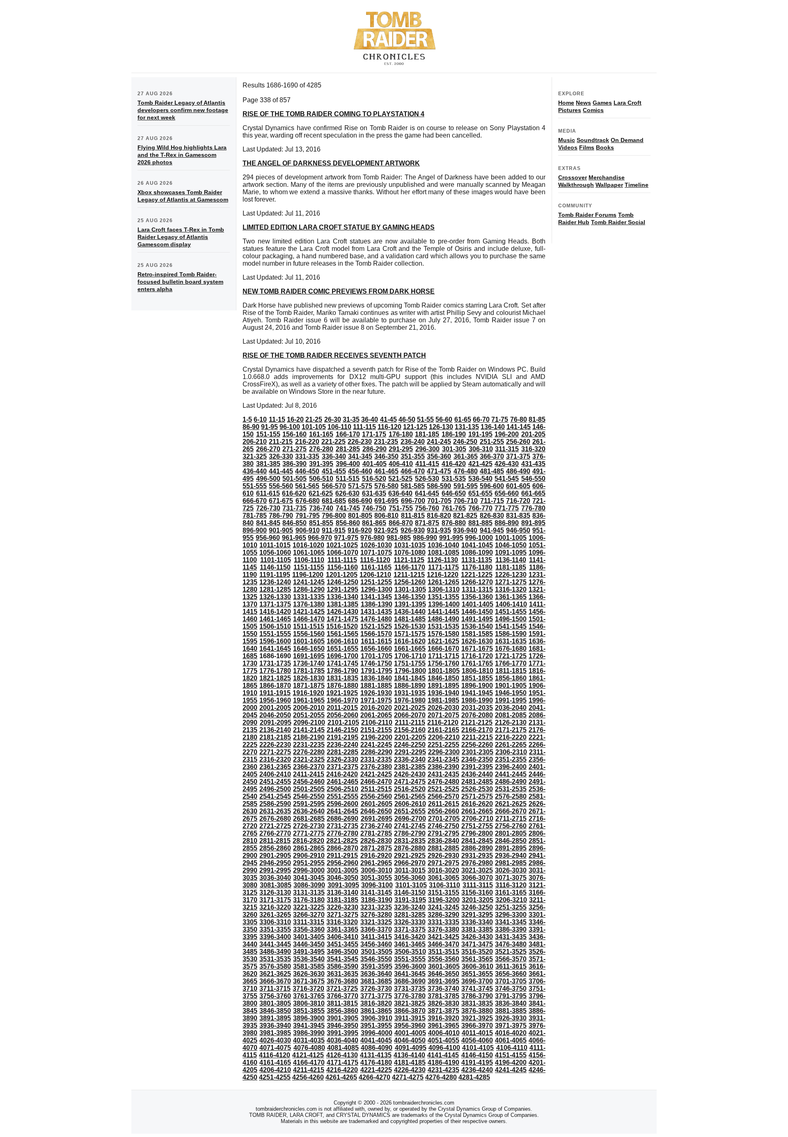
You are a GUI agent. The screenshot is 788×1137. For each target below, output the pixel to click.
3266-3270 (309, 914)
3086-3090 (309, 885)
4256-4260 (308, 1077)
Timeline (636, 184)
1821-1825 (275, 678)
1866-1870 (275, 685)
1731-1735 (275, 663)
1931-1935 (410, 692)
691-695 (386, 500)
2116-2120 (442, 722)
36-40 (369, 419)
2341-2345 (443, 759)
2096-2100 (309, 722)
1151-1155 (308, 567)
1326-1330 (275, 596)
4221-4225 (376, 1069)
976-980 (372, 537)
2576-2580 (511, 796)
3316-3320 (342, 922)
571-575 (360, 485)
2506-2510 (342, 789)
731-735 (294, 508)
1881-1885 (376, 685)
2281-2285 (342, 752)
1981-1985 (443, 700)
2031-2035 (477, 707)
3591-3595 (376, 966)
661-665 (533, 493)
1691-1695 (309, 655)
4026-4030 (275, 1040)
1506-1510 (275, 626)
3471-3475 (477, 944)
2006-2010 (309, 707)
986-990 (425, 537)
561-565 (307, 485)
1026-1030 (376, 545)
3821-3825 (410, 1003)
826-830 (492, 515)
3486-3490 (275, 951)
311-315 (507, 449)
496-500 (268, 478)
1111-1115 (342, 559)
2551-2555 (342, 796)
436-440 (255, 471)
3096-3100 (377, 885)
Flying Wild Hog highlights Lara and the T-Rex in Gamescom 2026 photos (182, 154)
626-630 (347, 493)
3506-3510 (410, 951)
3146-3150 (410, 892)
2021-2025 (410, 707)
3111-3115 (478, 885)
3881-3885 (511, 1010)
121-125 (415, 426)
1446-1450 (477, 611)
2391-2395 (477, 766)
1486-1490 (443, 619)
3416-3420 (410, 936)
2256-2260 (477, 744)
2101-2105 (343, 722)
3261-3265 (275, 914)
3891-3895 (275, 1018)
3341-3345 (511, 922)
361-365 (466, 456)
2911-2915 (342, 855)
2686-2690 (342, 818)
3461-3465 (410, 944)
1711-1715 (443, 655)
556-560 (281, 485)
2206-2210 (444, 737)
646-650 (454, 493)
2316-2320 (275, 759)
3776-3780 (410, 995)
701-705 (439, 500)
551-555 (255, 485)
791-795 (308, 515)
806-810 (386, 515)
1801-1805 (444, 670)
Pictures (569, 110)
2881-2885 (443, 848)
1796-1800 (410, 670)
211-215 (281, 441)
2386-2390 (443, 766)
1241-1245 (309, 582)
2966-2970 (410, 862)
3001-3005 (342, 870)
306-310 (481, 449)
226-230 (360, 441)
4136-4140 (409, 1055)
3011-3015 (410, 870)
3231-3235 (376, 907)
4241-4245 (511, 1069)
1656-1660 (376, 648)
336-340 (334, 456)
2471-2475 (410, 781)
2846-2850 (511, 840)
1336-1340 (342, 596)
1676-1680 (511, 648)
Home (566, 102)
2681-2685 (309, 818)
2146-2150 (342, 729)
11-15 (277, 419)
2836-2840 (443, 840)
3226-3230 (342, 907)
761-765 (454, 508)
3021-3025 (477, 870)
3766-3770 (342, 995)
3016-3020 (443, 870)
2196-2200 (376, 737)
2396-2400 (511, 766)
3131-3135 (309, 892)
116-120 (389, 426)
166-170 (348, 434)
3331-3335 (443, 922)
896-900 (255, 530)
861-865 (374, 522)
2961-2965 (376, 862)
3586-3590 (342, 966)
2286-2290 (376, 752)
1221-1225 (476, 574)
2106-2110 (376, 722)
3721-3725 (342, 988)
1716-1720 (477, 655)
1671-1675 (477, 648)
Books (605, 147)
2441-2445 (511, 774)
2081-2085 (511, 715)
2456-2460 (309, 781)
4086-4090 (376, 1047)
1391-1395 (410, 604)
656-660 (507, 493)
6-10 (260, 419)
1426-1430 (342, 611)
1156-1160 (342, 567)
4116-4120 (274, 1055)
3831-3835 (477, 1003)
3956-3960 (410, 1025)
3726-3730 (376, 988)
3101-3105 (411, 885)
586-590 (439, 485)
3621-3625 (275, 973)
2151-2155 (376, 729)
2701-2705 (444, 818)
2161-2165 (443, 729)
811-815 (413, 515)
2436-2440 (477, 774)
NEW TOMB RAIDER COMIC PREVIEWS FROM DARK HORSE (339, 291)
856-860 (348, 522)
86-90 (251, 426)
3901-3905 (342, 1018)
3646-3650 (443, 973)
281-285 (348, 449)
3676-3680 (342, 981)
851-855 (321, 522)
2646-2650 (376, 811)
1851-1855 (477, 678)
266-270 (268, 449)
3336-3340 (477, 922)
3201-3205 (477, 899)
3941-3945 (309, 1025)
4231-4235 (443, 1069)
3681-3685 (376, 981)
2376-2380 (376, 766)
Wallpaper (609, 184)
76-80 (518, 419)
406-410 (401, 463)
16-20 (295, 419)
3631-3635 (342, 973)
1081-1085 (443, 552)
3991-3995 (342, 1032)
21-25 (313, 419)
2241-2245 (376, 744)
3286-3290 (443, 914)
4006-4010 (444, 1032)
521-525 (400, 478)
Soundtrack (593, 140)
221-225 (333, 441)
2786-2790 (410, 833)
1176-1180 (477, 567)
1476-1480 (376, 619)
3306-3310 (275, 922)
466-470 (413, 471)
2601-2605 (376, 803)
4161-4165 (275, 1062)
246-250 (465, 441)
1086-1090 (477, 552)
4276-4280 (441, 1077)
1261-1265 (443, 582)
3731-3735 (410, 988)
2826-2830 (376, 840)
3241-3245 (443, 907)
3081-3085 (275, 885)
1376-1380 (309, 604)
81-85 (537, 419)
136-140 (493, 426)
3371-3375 (410, 929)
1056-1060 (275, 552)
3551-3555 (410, 959)
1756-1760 (443, 663)
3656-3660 (511, 973)
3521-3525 (511, 951)
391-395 (321, 463)
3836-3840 (511, 1003)
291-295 (401, 449)
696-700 (413, 500)
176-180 (401, 434)
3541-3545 (342, 959)
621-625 (321, 493)
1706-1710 (410, 655)
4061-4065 (511, 1040)
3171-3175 (275, 899)
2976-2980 (477, 862)
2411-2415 (308, 774)
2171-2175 (511, 729)
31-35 (351, 419)
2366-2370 (309, 766)
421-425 (480, 463)
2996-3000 (309, 870)
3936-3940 (275, 1025)
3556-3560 (443, 959)
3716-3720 (308, 988)
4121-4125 (308, 1055)
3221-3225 (309, 907)
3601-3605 (444, 966)
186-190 (454, 434)
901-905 (281, 530)
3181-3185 (342, 899)
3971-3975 (511, 1025)
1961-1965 (309, 700)
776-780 (533, 508)
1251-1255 (376, 582)
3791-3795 (511, 995)
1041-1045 (477, 545)
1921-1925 (342, 692)
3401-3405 (309, 936)
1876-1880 (342, 685)
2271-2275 (275, 752)
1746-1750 (376, 663)
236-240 (413, 441)
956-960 (268, 537)
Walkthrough (576, 184)
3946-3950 (342, 1025)
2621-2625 (511, 803)
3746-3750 (511, 988)
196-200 (507, 434)
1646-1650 (309, 648)
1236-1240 (275, 582)
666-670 (255, 500)
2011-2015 (342, 707)
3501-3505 (376, 951)
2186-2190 (309, 737)
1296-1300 (376, 589)
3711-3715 (275, 988)
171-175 (374, 434)
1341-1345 (376, 596)
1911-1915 (275, 692)
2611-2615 (443, 803)
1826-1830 (309, 678)
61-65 (462, 419)
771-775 (507, 508)
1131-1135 (476, 559)
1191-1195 (274, 574)
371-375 (518, 456)
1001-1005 (511, 537)
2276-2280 (309, 752)
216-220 (307, 441)
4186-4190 (443, 1062)
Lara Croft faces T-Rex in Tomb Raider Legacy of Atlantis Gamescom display (180, 237)
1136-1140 (510, 559)
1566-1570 (376, 633)
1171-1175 (443, 567)
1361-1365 (511, 596)
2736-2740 (376, 825)
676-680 (308, 500)
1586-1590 (511, 633)
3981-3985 (275, 1032)
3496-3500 (342, 951)
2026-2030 (443, 707)
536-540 (480, 478)
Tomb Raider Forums (587, 214)
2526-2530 (477, 789)
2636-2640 (309, 811)
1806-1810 (477, 670)
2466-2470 (376, 781)
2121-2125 (476, 722)
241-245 (439, 441)
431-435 (533, 463)
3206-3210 (511, 899)
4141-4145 (443, 1055)
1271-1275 (511, 582)
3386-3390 (511, 929)
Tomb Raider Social (618, 222)
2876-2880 (410, 848)
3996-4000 (376, 1032)
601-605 (518, 485)
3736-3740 (443, 988)
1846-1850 (443, 678)
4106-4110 (511, 1047)
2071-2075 (443, 715)
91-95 (269, 426)
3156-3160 (477, 892)
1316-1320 (511, 589)
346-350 (386, 456)
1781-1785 (309, 670)
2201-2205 (410, 737)
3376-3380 (443, 929)
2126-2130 (511, 722)
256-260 (518, 441)
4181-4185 (410, 1062)
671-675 (281, 500)
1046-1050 (511, 545)
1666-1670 (443, 648)
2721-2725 (275, 825)
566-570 (334, 485)
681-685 (334, 500)
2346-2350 (477, 759)
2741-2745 (410, 825)
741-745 (348, 508)
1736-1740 (309, 663)
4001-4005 (410, 1032)
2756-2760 (511, 825)
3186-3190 (376, 899)
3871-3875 (443, 1010)
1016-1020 (308, 545)
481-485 (492, 471)
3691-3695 (443, 981)
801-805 (360, 515)
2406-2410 (275, 774)
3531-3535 (275, 959)
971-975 (346, 537)
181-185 (427, 434)
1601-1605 (309, 641)
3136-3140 (342, 892)
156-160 (294, 434)
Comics (593, 110)
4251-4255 (275, 1077)
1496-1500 (511, 619)
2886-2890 (477, 848)
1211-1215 (409, 574)
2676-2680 (275, 818)
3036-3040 (275, 877)
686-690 (360, 500)
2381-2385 (410, 766)
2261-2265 (511, 744)
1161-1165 (376, 567)
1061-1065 (309, 552)
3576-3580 (275, 966)
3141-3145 (376, 892)
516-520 (374, 478)
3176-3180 (309, 899)
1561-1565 (342, 633)
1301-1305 (410, 589)
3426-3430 (477, 936)
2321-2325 (309, 759)
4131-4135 (376, 1055)
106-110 (339, 426)
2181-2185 (275, 737)
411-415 (427, 463)
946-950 (518, 530)
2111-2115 (410, 722)
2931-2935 (477, 855)
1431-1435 (376, 611)
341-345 (360, 456)
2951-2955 (309, 862)
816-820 (439, 515)
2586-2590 (275, 803)
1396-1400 (444, 604)
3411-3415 (376, 936)
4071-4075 (275, 1047)
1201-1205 (341, 574)
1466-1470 (309, 619)
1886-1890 (410, 685)
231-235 (386, 441)
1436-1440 (410, 611)
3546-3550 (376, 959)
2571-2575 (477, 796)
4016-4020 (511, 1032)
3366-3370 (376, 929)
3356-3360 (309, 929)
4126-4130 (342, 1055)
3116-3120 (511, 885)
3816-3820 (376, 1003)
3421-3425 (443, 936)
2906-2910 (309, 855)
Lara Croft (627, 102)
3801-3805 (275, 1003)
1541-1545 (511, 626)
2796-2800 (477, 833)
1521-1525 (376, 626)
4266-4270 (374, 1077)
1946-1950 (511, 692)
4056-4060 (477, 1040)
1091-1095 (511, 552)
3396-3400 (275, 936)
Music (566, 140)
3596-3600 (410, 966)
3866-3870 (410, 1010)
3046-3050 (342, 877)
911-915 (334, 530)
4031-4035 (309, 1040)
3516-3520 (477, 951)
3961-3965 (443, 1025)
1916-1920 (308, 692)
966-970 (320, 537)
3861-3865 (376, 1010)
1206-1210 (375, 574)
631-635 (374, 493)
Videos (567, 147)
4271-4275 (408, 1077)
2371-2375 (342, 766)
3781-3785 (443, 995)
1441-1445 (443, 611)
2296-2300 (444, 752)
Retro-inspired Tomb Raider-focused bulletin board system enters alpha (180, 281)
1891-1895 (443, 685)
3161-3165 (511, 892)
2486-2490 (511, 781)
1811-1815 (511, 670)
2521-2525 (443, 789)
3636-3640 (376, 973)
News (583, 102)
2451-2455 (275, 781)
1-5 (247, 419)
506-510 (321, 478)
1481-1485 (410, 619)
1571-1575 (410, 633)
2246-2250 (410, 744)
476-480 (466, 471)
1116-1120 (375, 559)
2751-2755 (477, 825)
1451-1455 (511, 611)
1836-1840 (376, 678)
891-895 (533, 522)
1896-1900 (477, 685)
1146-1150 (275, 567)
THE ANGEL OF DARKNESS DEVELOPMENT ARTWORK (331, 163)
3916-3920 (443, 1018)
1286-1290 (309, 589)
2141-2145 (309, 729)
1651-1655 (342, 648)
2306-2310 (511, 752)
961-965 (294, 537)
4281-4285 (474, 1077)
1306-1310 (444, 589)
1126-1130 (442, 559)
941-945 (492, 530)
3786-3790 (477, 995)
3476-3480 (511, 944)
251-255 (492, 441)
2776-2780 (342, 833)
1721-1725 (511, 655)
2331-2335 (376, 759)
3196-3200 (444, 899)
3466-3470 (443, 944)
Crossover (572, 177)
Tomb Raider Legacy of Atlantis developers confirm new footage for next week (182, 110)
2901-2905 (275, 855)
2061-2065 (376, 715)
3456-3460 (376, 944)
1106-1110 (309, 559)
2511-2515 (376, 789)
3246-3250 (477, 907)
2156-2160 (410, 729)
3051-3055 (376, 877)
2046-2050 (275, 715)
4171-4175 (342, 1062)
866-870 (401, 522)
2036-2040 (511, 707)
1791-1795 (376, 670)
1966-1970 (342, 700)
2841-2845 (477, 840)
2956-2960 (342, 862)
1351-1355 (443, 596)
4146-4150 (477, 1055)
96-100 (289, 426)
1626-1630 (477, 641)
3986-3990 (309, 1032)
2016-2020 (376, 707)
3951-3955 (376, 1025)
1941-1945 (477, 692)
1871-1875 (309, 685)
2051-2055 (309, 715)
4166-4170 (309, 1062)
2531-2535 (511, 789)
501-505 (294, 478)
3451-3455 (342, 944)
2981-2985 (511, 862)
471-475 (439, 471)
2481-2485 (477, 781)
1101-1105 (275, 559)
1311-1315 (477, 589)
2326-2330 (342, 759)
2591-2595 (309, 803)
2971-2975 (443, 862)
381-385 (268, 463)
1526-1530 (410, 626)
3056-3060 (410, 877)
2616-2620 (477, 803)
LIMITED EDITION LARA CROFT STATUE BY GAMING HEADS (339, 227)
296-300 (427, 449)
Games (602, 102)
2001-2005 (275, 707)
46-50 (407, 419)
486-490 (518, 471)
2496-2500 (275, 789)
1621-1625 (443, 641)
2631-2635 (275, 811)
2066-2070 (410, 715)
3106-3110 (444, 885)
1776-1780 (275, 670)
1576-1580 (443, 633)
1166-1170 (409, 567)
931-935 (439, 530)
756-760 (427, 508)
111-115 (364, 426)
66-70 (481, 419)
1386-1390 (376, 604)
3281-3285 (410, 914)
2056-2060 (342, 715)
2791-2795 (443, 833)
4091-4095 (410, 1047)
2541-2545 (275, 796)
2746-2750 (443, 825)
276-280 (321, 449)
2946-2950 (275, 862)
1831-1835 (342, 678)
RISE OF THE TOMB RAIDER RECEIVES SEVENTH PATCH (334, 355)
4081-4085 (343, 1047)
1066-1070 (342, 552)
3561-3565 (477, 959)
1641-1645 (275, 648)
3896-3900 (309, 1018)
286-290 (374, 449)
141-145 (518, 426)
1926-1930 (376, 692)
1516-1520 (342, 626)
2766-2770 (275, 833)
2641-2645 (342, 811)
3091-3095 (343, 885)
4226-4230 (410, 1069)
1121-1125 (409, 559)
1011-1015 (275, 545)
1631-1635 (511, 641)
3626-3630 (309, 973)
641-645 (427, 493)
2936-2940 (511, 855)
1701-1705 (376, 655)
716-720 (518, 500)
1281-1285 (275, 589)
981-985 (399, 537)
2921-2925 (410, 855)
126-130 (441, 426)
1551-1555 (275, 633)
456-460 (360, 471)
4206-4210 (275, 1069)
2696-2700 (410, 818)
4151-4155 (511, 1055)
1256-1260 (410, 582)
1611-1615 (376, 641)
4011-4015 (477, 1032)
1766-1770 (511, 663)
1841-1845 (410, 678)
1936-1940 (443, 692)
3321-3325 (376, 922)
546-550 (533, 478)
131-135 (467, 426)
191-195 (480, 434)
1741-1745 (342, 663)
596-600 (492, 485)
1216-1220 (442, 574)
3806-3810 (309, 1003)
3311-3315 (308, 922)
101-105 (314, 426)
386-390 (294, 463)
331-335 (307, 456)
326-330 (281, 456)
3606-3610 (477, 966)
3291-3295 (477, 914)
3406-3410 (342, 936)
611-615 (268, 493)
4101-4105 (478, 1047)
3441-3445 (275, 944)
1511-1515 (308, 626)
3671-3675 (309, 981)
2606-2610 (410, 803)
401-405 (374, 463)
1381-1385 (342, 604)
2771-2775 (309, 833)
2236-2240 (342, 744)
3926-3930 (511, 1018)
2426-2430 (410, 774)
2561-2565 (410, 796)
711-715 (492, 500)
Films (586, 147)
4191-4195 (477, 1062)
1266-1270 (477, 582)
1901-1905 (511, 685)
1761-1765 (477, 663)
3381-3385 (477, 929)
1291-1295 (342, 589)
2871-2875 (376, 848)
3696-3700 (477, 981)
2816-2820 (308, 840)
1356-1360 (477, 596)
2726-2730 (309, 825)
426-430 (507, 463)
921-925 (386, 530)
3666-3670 (275, 981)
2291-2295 (410, 752)
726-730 (268, 508)
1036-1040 (443, 545)
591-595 (466, 485)
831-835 (518, 515)
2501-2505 (309, 789)
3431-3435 (511, 936)
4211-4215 (308, 1069)
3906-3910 (376, 1018)
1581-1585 (477, 633)
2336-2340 (410, 759)
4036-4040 (342, 1040)
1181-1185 (510, 567)
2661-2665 (477, 811)
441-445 (281, 471)
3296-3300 (511, 914)
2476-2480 (443, 781)
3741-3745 (477, 988)
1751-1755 (410, 663)
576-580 (386, 485)
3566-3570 (511, 959)
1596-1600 (275, 641)
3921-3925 (477, 1018)
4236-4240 (477, 1069)
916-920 (360, 530)
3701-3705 (511, 981)
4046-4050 (410, 1040)
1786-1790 (342, 670)
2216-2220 (511, 737)
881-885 (480, 522)
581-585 (413, 485)
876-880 (454, 522)
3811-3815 (342, 1003)
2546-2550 (309, 796)
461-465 (386, 471)
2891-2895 (511, 848)
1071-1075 (376, 552)
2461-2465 (342, 781)
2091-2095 (275, 722)
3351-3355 (275, 929)
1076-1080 (410, 552)
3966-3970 (477, 1025)
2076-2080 (477, 715)
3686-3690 (410, 981)
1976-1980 (410, 700)
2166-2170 (477, 729)
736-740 (321, 508)
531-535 (454, 478)
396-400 (348, 463)
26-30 (332, 419)
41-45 (388, 419)
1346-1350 (410, 596)
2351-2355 (511, 759)
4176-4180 (376, 1062)
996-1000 (479, 537)
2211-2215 (477, 737)
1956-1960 (275, 700)
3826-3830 (443, 1003)
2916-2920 (376, 855)
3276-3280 (376, 914)
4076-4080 (309, 1047)
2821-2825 (342, 840)
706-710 (466, 500)
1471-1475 (342, 619)
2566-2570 (443, 796)
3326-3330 (410, 922)
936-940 (465, 530)
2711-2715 (511, 818)
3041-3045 (309, 877)
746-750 (374, 508)
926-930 (413, 530)
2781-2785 (376, 833)
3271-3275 (342, 914)
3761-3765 (309, 995)
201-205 (533, 434)
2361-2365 (275, 766)
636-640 (400, 493)
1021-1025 (342, 545)
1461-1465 (275, 619)
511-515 (348, 478)
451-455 (334, 471)
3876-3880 (477, 1010)
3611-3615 (511, 966)
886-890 (507, 522)
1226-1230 (511, 574)
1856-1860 (511, 678)
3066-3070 (477, 877)
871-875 (427, 522)
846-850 (294, 522)
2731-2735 (342, 825)
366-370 (492, 456)
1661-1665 (410, 648)
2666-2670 (511, 811)
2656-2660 (443, 811)
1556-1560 (309, 633)
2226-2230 (275, 744)
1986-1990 (477, 700)
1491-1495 (477, 619)
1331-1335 (309, 596)
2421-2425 (376, 774)
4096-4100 (444, 1047)
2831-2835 (410, 840)
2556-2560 (376, 796)
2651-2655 (410, 811)
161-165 (321, 434)
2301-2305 (477, 752)
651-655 (480, 493)
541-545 (507, 478)
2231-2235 (309, 744)
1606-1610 (342, 641)
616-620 (294, 493)
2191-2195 (342, 737)
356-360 (439, 456)
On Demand (627, 140)
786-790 (281, 515)
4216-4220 (342, 1069)
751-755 (401, 508)
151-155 (268, 434)
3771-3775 (376, 995)
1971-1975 (376, 700)
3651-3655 (477, 973)
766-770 (480, 508)
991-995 (451, 537)
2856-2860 (275, 848)
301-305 (454, 449)
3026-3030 (511, 870)
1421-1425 (309, 611)
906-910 (308, 530)
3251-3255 (511, 907)
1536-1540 (477, 626)
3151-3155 (443, 892)
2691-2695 (376, 818)
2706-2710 (477, 818)
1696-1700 (342, 655)
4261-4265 (341, 1077)
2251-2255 (443, 744)
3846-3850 (275, 1010)
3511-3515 (443, 951)
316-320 (533, 449)
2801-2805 (511, 833)
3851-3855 (309, 1010)
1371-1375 (275, 604)
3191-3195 (410, 899)
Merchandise (607, 177)
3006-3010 (376, 870)
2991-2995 (275, 870)
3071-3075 (511, 877)
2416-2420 (342, 774)
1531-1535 (443, 626)
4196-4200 (511, 1062)
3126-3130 (275, 892)
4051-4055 (443, 1040)
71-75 (499, 419)
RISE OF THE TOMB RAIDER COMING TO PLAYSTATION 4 (333, 113)
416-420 (454, 463)
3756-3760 (275, 995)
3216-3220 (275, 907)
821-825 (465, 515)
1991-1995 (511, 700)
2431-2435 (443, 774)
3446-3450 (309, 944)
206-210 (255, 441)
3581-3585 (309, 966)
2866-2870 (342, 848)
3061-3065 (443, 877)
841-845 (268, 522)
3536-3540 (309, 959)
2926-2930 (443, 855)
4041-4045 (376, 1040)
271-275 (294, 449)
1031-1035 (410, 545)
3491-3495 (309, 951)
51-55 (425, 419)
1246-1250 (342, 582)
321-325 (255, 456)
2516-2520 (410, 789)
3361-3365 (342, 929)
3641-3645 (410, 973)
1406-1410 (511, 604)
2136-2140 (275, 729)
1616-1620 (410, 641)
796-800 (334, 515)
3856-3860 (342, 1010)
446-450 (307, 471)
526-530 (427, 478)
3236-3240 (410, 907)
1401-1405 (477, 604)
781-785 (255, 515)
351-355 (413, 456)
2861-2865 (309, 848)
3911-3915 (410, 1018)
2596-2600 (342, 803)
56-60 (443, 419)
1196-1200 (307, 574)
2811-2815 (275, 840)
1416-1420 (275, 611)
